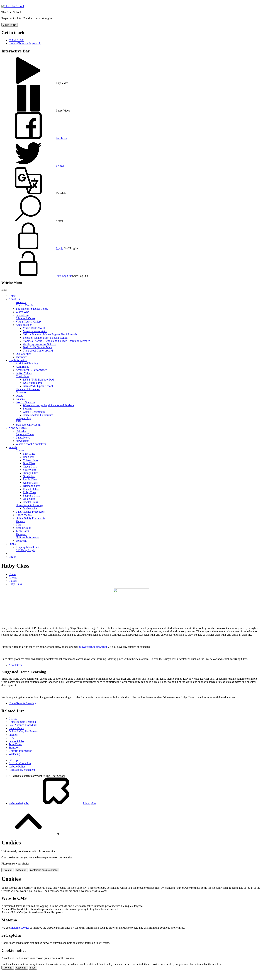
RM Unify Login (25, 550)
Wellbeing (21, 540)
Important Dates (25, 434)
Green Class (30, 466)
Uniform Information (27, 537)
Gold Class (29, 476)
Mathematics (30, 508)
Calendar (21, 431)
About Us (14, 299)
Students (28, 408)
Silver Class (29, 469)
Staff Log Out (64, 275)
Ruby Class (29, 492)
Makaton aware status (35, 331)
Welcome (21, 302)
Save (32, 967)
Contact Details (24, 305)
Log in (59, 248)
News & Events (17, 427)
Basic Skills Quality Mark (37, 347)
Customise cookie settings (44, 870)
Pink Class (29, 453)
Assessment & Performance (31, 369)
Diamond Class (31, 485)
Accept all (21, 870)
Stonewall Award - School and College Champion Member (56, 340)
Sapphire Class (31, 495)
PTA (18, 524)
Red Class (28, 456)
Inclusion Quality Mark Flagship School (45, 337)
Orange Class (30, 472)
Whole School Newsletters (31, 443)
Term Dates (22, 530)
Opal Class (29, 498)
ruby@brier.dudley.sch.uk (93, 646)
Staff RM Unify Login (28, 424)
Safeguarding (23, 418)
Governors (22, 392)
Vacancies (21, 357)
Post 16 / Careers (25, 402)
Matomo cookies (19, 927)
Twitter (60, 165)
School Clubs (23, 527)
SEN (18, 421)
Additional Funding (27, 363)
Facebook (61, 138)
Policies (20, 398)
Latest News (23, 437)
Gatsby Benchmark (34, 411)
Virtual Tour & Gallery (29, 321)
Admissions (22, 366)
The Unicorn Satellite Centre (32, 308)
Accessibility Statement (22, 769)
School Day (22, 315)
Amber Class (30, 482)
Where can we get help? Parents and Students (48, 405)
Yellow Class (30, 460)
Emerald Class (31, 489)
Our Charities (23, 353)
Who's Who (22, 311)
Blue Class (29, 463)
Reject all (8, 870)
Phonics (20, 521)
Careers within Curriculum (38, 415)
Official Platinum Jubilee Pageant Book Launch (50, 334)
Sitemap (13, 760)
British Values (23, 373)
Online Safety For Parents (30, 518)
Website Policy (17, 766)
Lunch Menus (23, 514)
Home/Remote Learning (29, 505)
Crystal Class (30, 501)
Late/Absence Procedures (30, 511)
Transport (21, 534)
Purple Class (30, 479)
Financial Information (28, 389)
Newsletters (22, 440)
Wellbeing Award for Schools (39, 344)
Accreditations (24, 324)
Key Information (18, 360)
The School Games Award (38, 350)
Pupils (12, 543)
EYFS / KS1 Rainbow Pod (38, 379)
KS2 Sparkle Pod (33, 382)
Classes (20, 450)
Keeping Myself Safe (28, 547)
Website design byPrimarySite (52, 803)
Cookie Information (20, 763)
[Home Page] (12, 6)
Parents (13, 447)
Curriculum (22, 376)
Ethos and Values (25, 318)
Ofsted (19, 395)
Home (12, 295)
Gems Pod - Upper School (38, 386)
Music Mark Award (34, 328)
